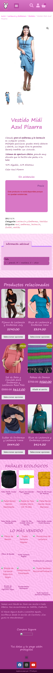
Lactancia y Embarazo (17, 16)
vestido (16, 227)
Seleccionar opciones (13, 337)
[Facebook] (20, 665)
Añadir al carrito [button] (39, 389)
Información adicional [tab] (17, 244)
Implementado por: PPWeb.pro (26, 671)
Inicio (3, 16)
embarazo (25, 224)
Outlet (8, 227)
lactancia (35, 224)
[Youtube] (33, 665)
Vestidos (31, 16)
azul (17, 224)
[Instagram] (26, 665)
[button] (16, 5)
